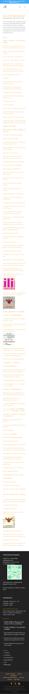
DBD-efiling (6, 78)
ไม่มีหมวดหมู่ (7, 664)
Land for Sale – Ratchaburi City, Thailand (14, 60)
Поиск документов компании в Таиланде (14, 453)
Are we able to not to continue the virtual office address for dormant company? (14, 544)
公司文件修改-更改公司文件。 (10, 366)
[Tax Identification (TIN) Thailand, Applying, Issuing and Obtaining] (9, 339)
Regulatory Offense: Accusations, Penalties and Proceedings (14, 148)
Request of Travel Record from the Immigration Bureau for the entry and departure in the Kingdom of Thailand (13, 223)
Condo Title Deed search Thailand (12, 531)
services (10, 679)
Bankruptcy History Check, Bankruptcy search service (13, 96)
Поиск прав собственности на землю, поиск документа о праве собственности (14, 449)
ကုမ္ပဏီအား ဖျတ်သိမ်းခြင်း (9, 126)
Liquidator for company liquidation (12, 92)
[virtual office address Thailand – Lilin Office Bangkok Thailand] (9, 284)
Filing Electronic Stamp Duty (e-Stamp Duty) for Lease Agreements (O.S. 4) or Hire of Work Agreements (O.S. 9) (14, 47)
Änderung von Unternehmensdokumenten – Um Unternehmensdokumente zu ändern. (14, 354)
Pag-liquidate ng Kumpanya (10, 505)
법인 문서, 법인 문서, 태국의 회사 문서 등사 (14, 117)
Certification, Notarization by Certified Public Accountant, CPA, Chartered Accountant (13, 246)
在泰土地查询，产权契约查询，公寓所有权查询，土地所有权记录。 (14, 415)
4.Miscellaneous (8, 660)
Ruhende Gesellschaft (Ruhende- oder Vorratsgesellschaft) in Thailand (13, 376)
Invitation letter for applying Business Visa (14, 108)
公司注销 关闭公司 (7, 478)
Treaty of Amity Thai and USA (11, 540)
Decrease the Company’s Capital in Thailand (12, 184)
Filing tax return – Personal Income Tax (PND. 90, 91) (13, 218)
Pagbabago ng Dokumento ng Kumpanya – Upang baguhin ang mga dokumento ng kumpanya (14, 349)
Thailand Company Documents (11, 485)
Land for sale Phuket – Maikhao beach (13, 57)
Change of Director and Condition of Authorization (12, 198)
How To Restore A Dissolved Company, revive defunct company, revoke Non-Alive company (14, 535)
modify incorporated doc (10, 677)
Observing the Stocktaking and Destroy (13, 162)
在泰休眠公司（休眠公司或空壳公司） (12, 389)
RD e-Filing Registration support (11, 74)
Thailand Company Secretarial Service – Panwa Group (13, 463)
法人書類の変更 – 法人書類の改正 (11, 362)
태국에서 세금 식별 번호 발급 (10, 138)
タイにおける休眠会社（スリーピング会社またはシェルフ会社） (14, 385)
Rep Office (17, 679)
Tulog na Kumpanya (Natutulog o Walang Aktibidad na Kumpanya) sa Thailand (14, 370)
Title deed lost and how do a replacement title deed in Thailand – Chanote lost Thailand (14, 294)
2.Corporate (7, 655)
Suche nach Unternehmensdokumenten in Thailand (14, 426)
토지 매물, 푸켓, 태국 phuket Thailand (13, 135)
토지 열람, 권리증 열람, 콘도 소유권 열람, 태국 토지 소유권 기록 (14, 404)
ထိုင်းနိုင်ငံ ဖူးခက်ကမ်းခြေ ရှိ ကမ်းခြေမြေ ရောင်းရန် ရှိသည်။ (14, 130)
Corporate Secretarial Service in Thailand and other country (14, 319)
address (19, 674)
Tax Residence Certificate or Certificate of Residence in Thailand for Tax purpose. (14, 264)
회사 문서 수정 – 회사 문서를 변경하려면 (13, 359)
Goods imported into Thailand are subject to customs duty (14, 325)
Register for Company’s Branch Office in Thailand (13, 178)
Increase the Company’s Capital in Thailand (12, 189)
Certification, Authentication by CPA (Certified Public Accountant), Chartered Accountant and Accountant (13, 270)
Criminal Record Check (9, 101)
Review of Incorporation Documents (12, 165)
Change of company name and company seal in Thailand (14, 207)
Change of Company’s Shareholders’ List (13, 194)
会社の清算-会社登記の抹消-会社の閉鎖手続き (14, 495)
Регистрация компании (9, 482)
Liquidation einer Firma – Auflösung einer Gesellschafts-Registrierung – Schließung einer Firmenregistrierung (14, 500)
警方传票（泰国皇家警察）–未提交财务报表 (14, 311)
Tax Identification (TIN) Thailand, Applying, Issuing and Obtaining (14, 330)
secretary (21, 677)
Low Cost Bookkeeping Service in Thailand (14, 444)
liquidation (14, 675)
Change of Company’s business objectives (14, 203)
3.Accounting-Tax (8, 657)
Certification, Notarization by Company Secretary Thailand (13, 112)
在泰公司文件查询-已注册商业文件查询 (12, 437)
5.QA (22, 18)
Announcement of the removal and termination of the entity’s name (12, 212)
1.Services (6, 652)
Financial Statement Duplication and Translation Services (13, 82)
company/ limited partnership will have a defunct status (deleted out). (14, 228)
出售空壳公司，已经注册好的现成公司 (12, 315)
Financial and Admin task (10, 508)
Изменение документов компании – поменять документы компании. (13, 458)
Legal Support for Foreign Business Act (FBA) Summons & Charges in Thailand (14, 633)
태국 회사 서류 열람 (8, 430)
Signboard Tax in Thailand (10, 153)
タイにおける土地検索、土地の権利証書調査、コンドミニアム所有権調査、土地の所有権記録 (14, 410)
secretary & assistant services (11, 233)
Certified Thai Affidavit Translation (12, 251)
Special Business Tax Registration (12, 169)
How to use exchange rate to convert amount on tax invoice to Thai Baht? (14, 16)
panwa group (8, 18)
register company (10, 674)
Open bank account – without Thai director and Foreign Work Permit (14, 143)
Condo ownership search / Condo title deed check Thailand (13, 513)
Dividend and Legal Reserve (10, 441)
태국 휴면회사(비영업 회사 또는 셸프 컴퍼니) (14, 380)
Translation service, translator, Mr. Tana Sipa (14, 255)
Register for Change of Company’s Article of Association (14, 173)
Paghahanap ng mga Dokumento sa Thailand (12, 420)
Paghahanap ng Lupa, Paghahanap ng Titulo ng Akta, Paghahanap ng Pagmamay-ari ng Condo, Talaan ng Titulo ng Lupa (14, 394)
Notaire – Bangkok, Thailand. (10, 471)
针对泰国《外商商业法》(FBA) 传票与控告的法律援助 (14, 41)
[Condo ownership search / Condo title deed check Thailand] (9, 522)
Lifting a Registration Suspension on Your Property (14, 52)
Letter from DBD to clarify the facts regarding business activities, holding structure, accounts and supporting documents (13, 70)
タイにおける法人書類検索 (9, 434)
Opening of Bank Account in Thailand (13, 467)
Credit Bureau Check (8, 105)
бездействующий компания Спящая (13, 475)
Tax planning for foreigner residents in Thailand (13, 237)
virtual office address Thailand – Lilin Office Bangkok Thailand (13, 275)
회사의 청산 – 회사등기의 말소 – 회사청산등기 (14, 490)
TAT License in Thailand (9, 242)
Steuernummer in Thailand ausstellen (13, 260)
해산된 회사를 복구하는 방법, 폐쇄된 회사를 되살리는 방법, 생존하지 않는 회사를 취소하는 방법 (14, 122)
